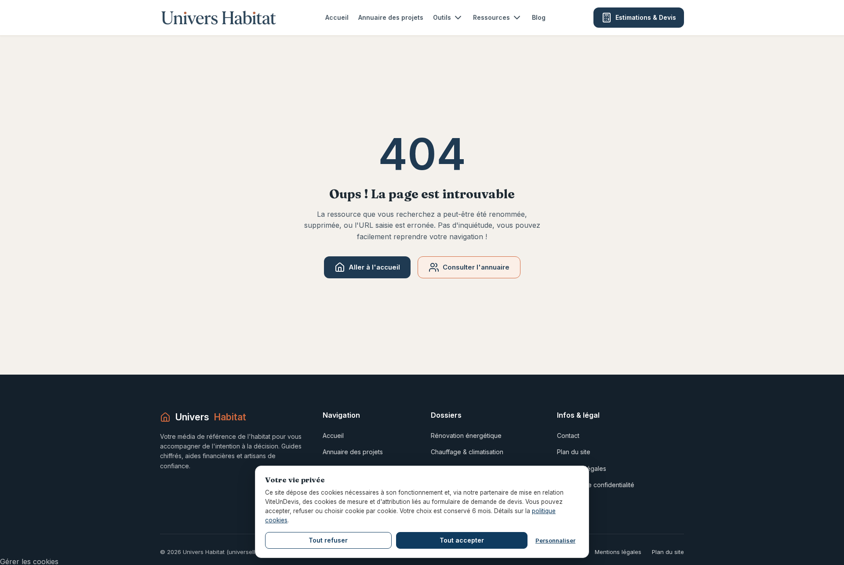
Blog (539, 17)
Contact (568, 435)
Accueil (337, 17)
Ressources (491, 17)
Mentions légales (618, 551)
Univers (210, 417)
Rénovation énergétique (466, 435)
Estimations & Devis (645, 17)
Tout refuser (328, 540)
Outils (442, 17)
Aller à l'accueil (374, 267)
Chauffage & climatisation (467, 452)
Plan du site (573, 452)
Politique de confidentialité (595, 484)
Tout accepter (462, 540)
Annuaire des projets (390, 17)
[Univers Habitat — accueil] (218, 17)
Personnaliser (555, 540)
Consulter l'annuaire (476, 267)
